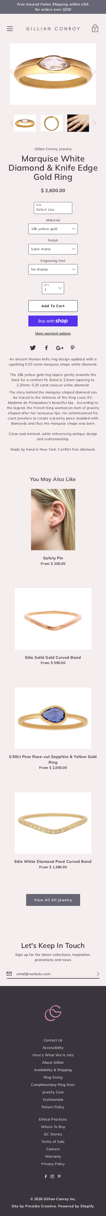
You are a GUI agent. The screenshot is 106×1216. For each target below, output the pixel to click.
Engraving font (53, 260)
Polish (53, 240)
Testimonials (53, 1099)
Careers (53, 1149)
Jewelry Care (53, 1092)
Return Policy (53, 1107)
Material (53, 220)
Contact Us (53, 1040)
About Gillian (53, 1062)
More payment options (53, 333)
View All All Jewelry (53, 900)
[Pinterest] (73, 348)
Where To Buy (53, 1126)
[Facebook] (46, 348)
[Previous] (12, 72)
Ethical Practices (53, 1119)
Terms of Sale (53, 1141)
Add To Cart (53, 306)
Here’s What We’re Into (53, 1055)
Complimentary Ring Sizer (53, 1084)
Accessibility (53, 1047)
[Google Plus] (59, 348)
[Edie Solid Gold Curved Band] (53, 618)
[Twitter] (32, 348)
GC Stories (53, 1134)
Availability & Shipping (53, 1070)
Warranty (53, 1156)
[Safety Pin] (53, 519)
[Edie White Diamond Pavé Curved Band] (53, 823)
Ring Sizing (53, 1077)
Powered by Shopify (76, 1206)
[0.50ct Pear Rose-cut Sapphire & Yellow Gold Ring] (53, 718)
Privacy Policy (53, 1164)
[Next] (94, 72)
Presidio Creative (40, 1206)
